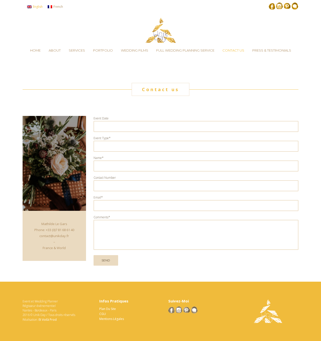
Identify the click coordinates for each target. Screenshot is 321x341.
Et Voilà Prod (48, 319)
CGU (102, 314)
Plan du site (107, 309)
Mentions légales (111, 319)
